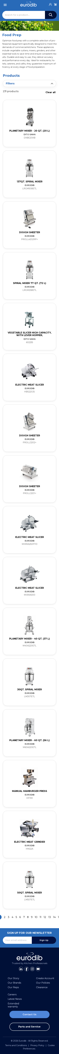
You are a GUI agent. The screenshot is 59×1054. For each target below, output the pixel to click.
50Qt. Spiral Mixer (29, 892)
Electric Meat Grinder (29, 842)
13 (49, 917)
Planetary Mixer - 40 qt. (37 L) (29, 638)
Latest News (15, 999)
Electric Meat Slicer (29, 384)
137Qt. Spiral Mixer (29, 181)
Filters (10, 83)
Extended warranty (13, 1005)
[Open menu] (5, 4)
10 (36, 917)
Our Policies (43, 982)
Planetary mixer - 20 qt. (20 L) (29, 130)
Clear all (51, 92)
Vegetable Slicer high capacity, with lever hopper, (29, 334)
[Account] (50, 4)
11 (40, 917)
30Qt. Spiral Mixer (29, 689)
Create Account (45, 978)
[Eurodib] (28, 4)
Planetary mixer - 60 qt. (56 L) (29, 740)
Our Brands (14, 982)
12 (45, 917)
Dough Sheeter (29, 232)
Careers (12, 994)
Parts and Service (29, 1026)
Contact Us (29, 1014)
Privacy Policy (37, 1045)
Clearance (42, 987)
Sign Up (44, 940)
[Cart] (55, 4)
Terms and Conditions (16, 1045)
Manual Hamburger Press (29, 791)
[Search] (51, 15)
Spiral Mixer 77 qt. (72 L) (29, 283)
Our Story (13, 978)
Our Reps (13, 987)
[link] (29, 123)
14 (54, 917)
